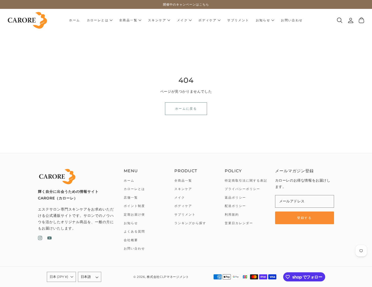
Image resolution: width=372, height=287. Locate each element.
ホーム (129, 180)
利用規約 (232, 214)
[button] (100, 20)
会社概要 (131, 240)
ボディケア (183, 206)
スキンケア (183, 189)
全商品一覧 (183, 180)
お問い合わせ (134, 248)
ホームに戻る (186, 108)
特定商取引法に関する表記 (246, 180)
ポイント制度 (134, 206)
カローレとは (134, 189)
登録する (304, 218)
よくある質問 (134, 231)
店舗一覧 (131, 197)
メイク (179, 197)
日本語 (86, 277)
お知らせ (131, 223)
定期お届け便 (134, 214)
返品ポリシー (235, 197)
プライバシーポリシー (242, 189)
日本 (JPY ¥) (59, 277)
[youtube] (49, 239)
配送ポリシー (235, 206)
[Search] (340, 20)
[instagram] (40, 239)
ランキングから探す (190, 223)
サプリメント (185, 214)
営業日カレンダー (239, 223)
